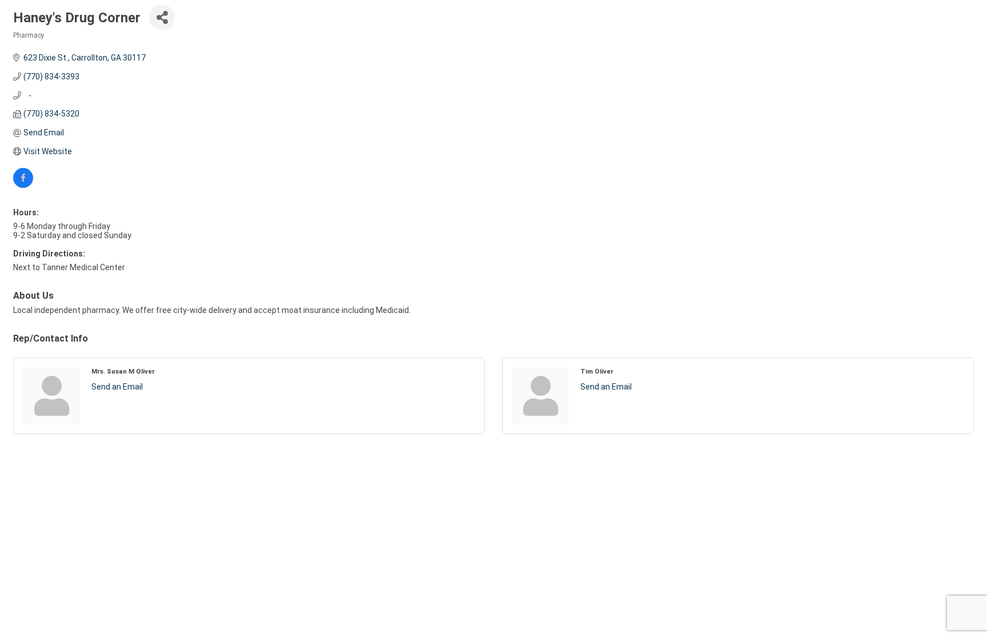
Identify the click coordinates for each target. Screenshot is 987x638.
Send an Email (117, 386)
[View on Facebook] (23, 185)
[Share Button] (162, 17)
